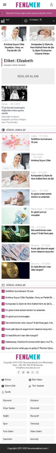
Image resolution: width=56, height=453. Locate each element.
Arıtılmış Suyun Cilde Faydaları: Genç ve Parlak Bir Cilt (14, 47)
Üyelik (8, 392)
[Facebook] (19, 372)
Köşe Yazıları (9, 408)
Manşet (5, 104)
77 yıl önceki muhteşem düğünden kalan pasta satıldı (13, 110)
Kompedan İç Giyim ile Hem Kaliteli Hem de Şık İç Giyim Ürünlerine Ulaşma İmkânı (42, 49)
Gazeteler (7, 439)
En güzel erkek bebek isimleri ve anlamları (41, 195)
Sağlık (34, 136)
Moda (33, 172)
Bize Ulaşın (37, 379)
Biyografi (34, 416)
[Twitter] (23, 372)
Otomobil (34, 408)
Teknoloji (34, 423)
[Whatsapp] (33, 372)
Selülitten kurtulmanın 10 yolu (41, 140)
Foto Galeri (8, 431)
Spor (5, 423)
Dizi (32, 227)
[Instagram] (37, 372)
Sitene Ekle (10, 385)
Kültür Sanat (36, 209)
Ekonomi (35, 245)
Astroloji (34, 439)
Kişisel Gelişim (37, 154)
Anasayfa (7, 65)
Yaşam (34, 190)
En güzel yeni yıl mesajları (38, 213)
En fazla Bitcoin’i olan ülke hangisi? (41, 268)
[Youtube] (28, 372)
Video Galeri (36, 431)
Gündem (34, 400)
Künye (8, 379)
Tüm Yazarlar (38, 385)
